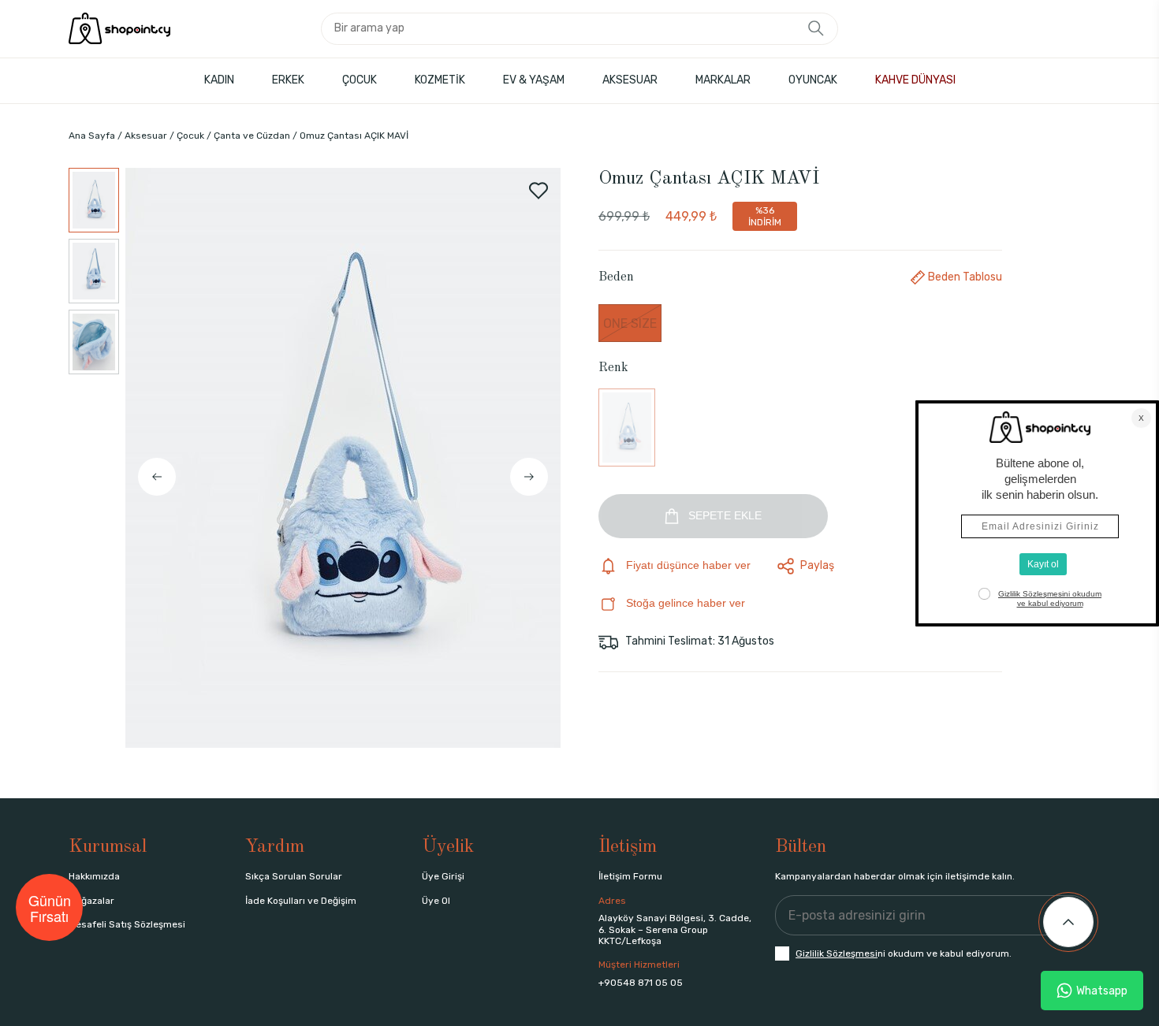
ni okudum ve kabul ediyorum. (904, 953)
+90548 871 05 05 (640, 982)
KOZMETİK (440, 80)
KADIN (219, 80)
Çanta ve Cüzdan (252, 135)
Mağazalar (91, 900)
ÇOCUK (359, 80)
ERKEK (288, 80)
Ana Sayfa (92, 135)
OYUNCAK (812, 80)
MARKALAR (723, 80)
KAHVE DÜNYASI (915, 80)
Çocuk (190, 135)
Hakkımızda (94, 876)
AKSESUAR (630, 80)
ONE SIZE (630, 323)
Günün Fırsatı (49, 908)
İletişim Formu (630, 876)
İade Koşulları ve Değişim (300, 900)
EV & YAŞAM (534, 80)
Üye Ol (436, 900)
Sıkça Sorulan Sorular (293, 876)
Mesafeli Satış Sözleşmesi (127, 924)
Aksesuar (146, 135)
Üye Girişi (443, 876)
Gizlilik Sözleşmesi (837, 953)
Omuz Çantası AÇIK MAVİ (354, 135)
